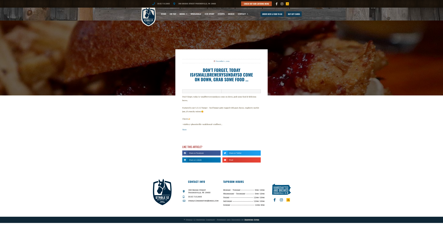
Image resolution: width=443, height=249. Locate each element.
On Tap (173, 14)
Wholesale (196, 14)
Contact (242, 14)
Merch (231, 14)
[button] (201, 153)
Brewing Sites (251, 220)
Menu (182, 14)
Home (163, 14)
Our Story (209, 14)
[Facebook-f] (276, 3)
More (184, 129)
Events (221, 14)
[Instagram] (282, 3)
